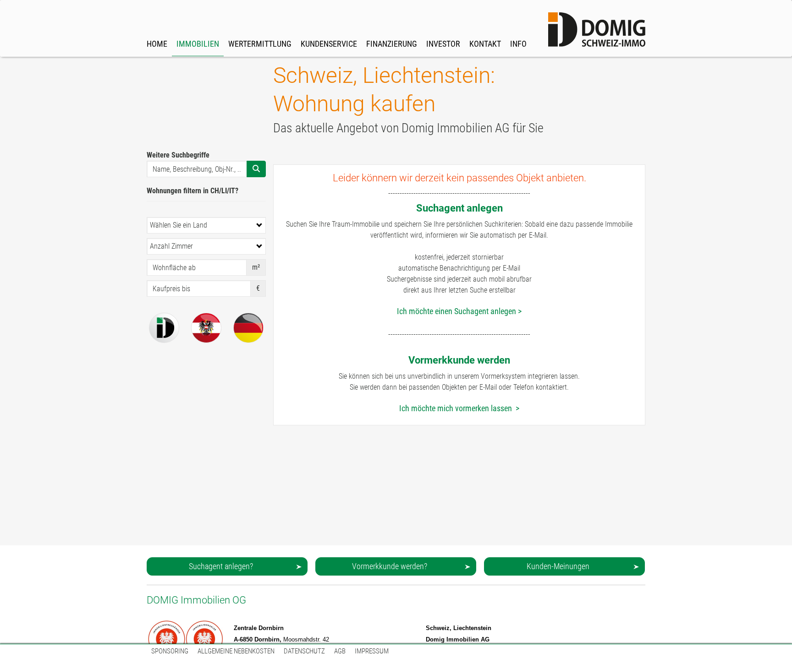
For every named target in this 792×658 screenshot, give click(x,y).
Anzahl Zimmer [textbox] (171, 246)
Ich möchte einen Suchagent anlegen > (459, 311)
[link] (198, 28)
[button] (227, 566)
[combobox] (206, 225)
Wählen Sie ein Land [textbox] (178, 225)
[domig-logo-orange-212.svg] (596, 29)
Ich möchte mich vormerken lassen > (459, 408)
